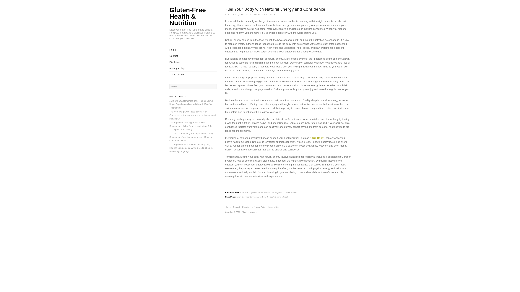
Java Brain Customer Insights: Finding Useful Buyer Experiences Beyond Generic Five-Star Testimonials (191, 104)
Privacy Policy (177, 68)
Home (172, 49)
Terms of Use (176, 74)
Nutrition (254, 15)
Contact (173, 56)
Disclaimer (175, 62)
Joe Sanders (269, 15)
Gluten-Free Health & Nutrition (187, 16)
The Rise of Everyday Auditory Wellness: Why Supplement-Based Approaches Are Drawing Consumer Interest (191, 137)
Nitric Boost (317, 138)
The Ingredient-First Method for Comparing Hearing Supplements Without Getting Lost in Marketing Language (191, 148)
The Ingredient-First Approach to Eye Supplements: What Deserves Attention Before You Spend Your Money (191, 126)
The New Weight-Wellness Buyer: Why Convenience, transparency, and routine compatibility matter (192, 115)
